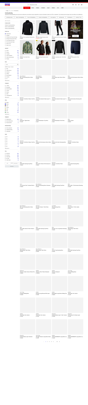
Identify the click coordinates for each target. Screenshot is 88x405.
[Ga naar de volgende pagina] (59, 341)
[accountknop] (75, 4)
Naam (9, 66)
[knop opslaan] (73, 4)
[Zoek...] (29, 5)
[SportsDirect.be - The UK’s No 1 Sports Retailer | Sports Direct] (7, 5)
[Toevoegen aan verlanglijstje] (34, 21)
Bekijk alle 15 (7, 114)
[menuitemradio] (12, 34)
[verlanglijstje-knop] (78, 4)
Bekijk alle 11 (7, 97)
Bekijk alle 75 (7, 148)
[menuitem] (26, 8)
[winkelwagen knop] (81, 4)
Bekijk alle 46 (7, 80)
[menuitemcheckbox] (12, 50)
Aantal (12, 66)
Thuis (9, 10)
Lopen (12, 10)
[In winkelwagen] (34, 23)
